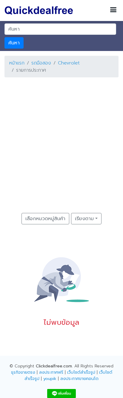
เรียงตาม (84, 218)
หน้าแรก (16, 63)
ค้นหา (14, 42)
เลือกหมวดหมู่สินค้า (45, 218)
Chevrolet (69, 63)
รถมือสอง (41, 63)
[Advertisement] (61, 144)
